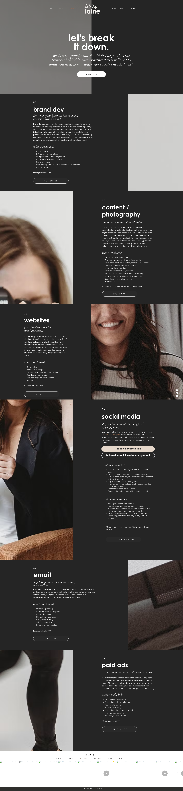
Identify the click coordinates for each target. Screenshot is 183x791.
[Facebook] (177, 396)
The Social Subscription (111, 435)
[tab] (128, 449)
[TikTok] (177, 393)
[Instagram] (177, 390)
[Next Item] (177, 773)
